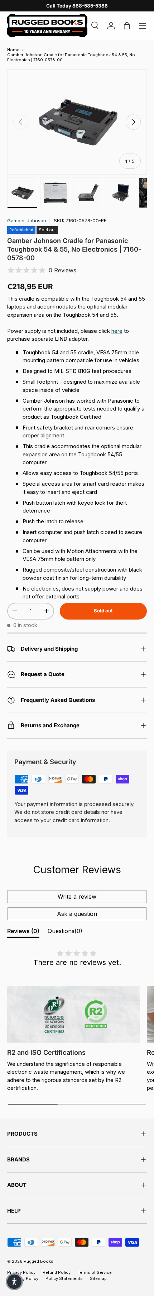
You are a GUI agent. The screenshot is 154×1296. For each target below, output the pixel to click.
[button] (14, 1281)
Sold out (103, 610)
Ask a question (77, 913)
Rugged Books (38, 1261)
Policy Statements (64, 1278)
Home (13, 49)
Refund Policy (57, 1272)
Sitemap (98, 1278)
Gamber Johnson (26, 220)
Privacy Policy (21, 1272)
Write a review (77, 896)
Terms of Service (95, 1272)
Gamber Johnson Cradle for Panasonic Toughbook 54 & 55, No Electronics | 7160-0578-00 (71, 57)
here (116, 330)
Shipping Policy (22, 1278)
